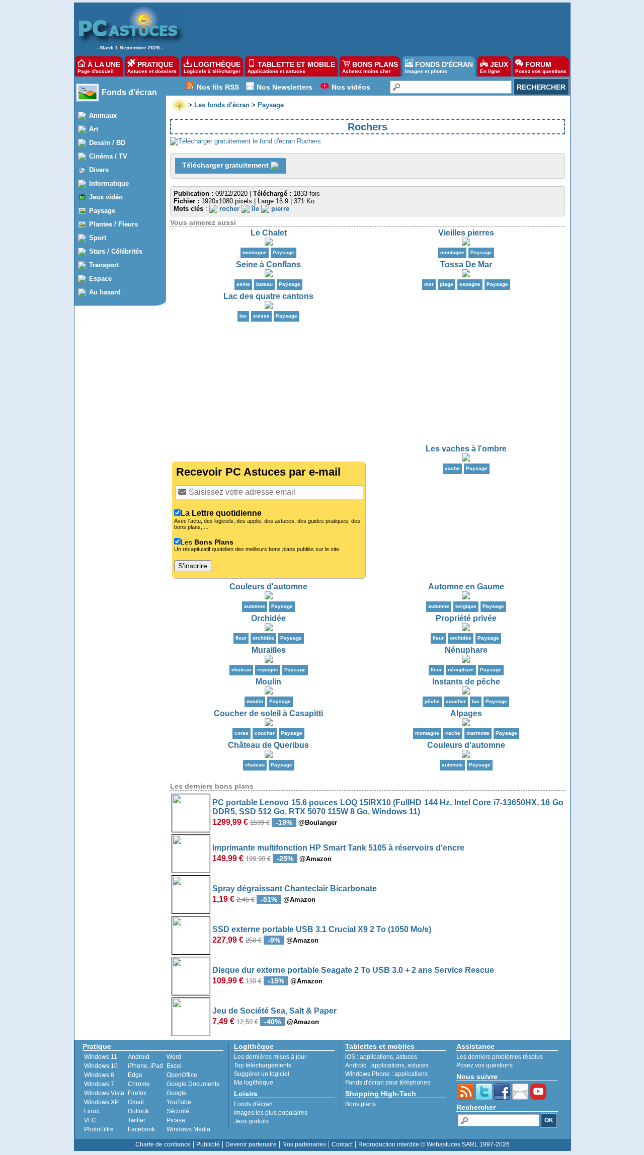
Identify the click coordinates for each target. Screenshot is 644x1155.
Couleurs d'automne (268, 586)
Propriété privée (466, 618)
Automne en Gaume (466, 586)
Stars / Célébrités (115, 251)
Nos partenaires (304, 1144)
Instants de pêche (466, 681)
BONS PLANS (370, 67)
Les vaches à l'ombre (466, 448)
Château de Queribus (268, 745)
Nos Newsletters (284, 87)
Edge (135, 1075)
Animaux (103, 115)
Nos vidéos (351, 87)
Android (138, 1056)
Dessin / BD (107, 142)
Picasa (176, 1120)
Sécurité (178, 1111)
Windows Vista (104, 1093)
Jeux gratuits (251, 1121)
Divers (99, 170)
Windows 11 (100, 1056)
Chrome (139, 1084)
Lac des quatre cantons (268, 296)
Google (177, 1093)
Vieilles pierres (466, 232)
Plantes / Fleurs (113, 224)
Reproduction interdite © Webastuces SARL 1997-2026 (434, 1144)
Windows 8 (99, 1075)
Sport (97, 238)
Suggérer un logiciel (261, 1073)
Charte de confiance (163, 1144)
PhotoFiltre (99, 1129)
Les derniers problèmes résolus (499, 1056)
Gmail (136, 1102)
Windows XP (101, 1102)
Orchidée (268, 618)
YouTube (179, 1102)
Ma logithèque (253, 1082)
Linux (91, 1111)
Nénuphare (466, 650)
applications (376, 1056)
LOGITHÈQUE (212, 67)
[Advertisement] (383, 28)
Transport (104, 265)
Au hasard (105, 292)
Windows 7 (99, 1084)
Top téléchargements (262, 1065)
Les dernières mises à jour (270, 1056)
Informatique (109, 183)
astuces (406, 1056)
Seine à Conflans (268, 264)
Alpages (466, 713)
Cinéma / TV (108, 156)
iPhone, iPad (145, 1065)
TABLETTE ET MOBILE (291, 67)
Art (93, 129)
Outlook (138, 1111)
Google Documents (193, 1084)
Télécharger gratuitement (226, 165)
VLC (90, 1120)
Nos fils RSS (218, 87)
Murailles (269, 650)
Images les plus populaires (270, 1112)
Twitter (136, 1120)
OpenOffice (182, 1075)
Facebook (141, 1129)
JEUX (494, 67)
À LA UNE (98, 67)
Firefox (137, 1093)
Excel (174, 1065)
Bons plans (360, 1104)
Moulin (268, 681)
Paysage (102, 210)
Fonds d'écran (129, 92)
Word (174, 1056)
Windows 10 (101, 1065)
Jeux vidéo (106, 197)
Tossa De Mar (466, 264)
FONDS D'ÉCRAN (439, 67)
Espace (100, 278)
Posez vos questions (484, 1065)
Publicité (208, 1144)
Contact (342, 1144)
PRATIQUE (152, 67)
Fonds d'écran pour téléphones (387, 1082)
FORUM (541, 67)
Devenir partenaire (251, 1144)
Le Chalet (269, 232)
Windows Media (188, 1129)
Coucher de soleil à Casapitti (268, 713)
